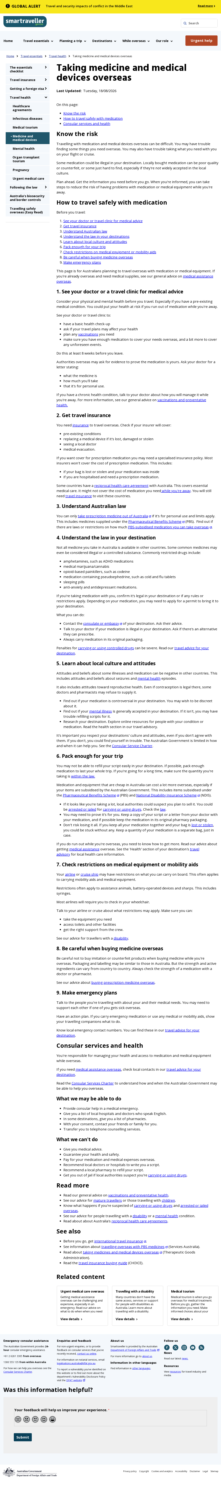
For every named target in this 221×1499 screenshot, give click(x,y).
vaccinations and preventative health (138, 1195)
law (163, 809)
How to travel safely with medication (93, 118)
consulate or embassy (101, 623)
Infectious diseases (27, 118)
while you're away (176, 490)
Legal (205, 1471)
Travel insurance (22, 80)
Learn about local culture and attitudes (95, 241)
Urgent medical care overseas (82, 1291)
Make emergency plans (82, 262)
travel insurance (78, 496)
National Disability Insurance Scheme (166, 795)
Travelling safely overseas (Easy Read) (26, 210)
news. (185, 1358)
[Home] (25, 22)
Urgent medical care (28, 178)
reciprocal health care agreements (139, 1221)
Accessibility (181, 1471)
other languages (141, 1368)
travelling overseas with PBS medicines (133, 1246)
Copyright (144, 1471)
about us (147, 1356)
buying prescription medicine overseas (123, 982)
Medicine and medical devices (25, 138)
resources (175, 1371)
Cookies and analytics (162, 1471)
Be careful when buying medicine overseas (98, 257)
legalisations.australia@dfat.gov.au (76, 1363)
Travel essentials (31, 56)
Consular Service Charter (132, 745)
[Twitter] (176, 1348)
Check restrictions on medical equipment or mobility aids (109, 252)
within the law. (83, 776)
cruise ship (89, 874)
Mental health (24, 149)
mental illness (100, 711)
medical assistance (84, 849)
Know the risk (74, 113)
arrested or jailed (82, 809)
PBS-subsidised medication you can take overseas (168, 527)
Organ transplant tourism (26, 159)
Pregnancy (21, 170)
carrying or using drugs (122, 809)
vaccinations (88, 334)
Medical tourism (182, 1291)
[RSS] (202, 1348)
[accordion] (46, 67)
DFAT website (74, 1380)
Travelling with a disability (135, 1291)
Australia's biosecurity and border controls (27, 198)
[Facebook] (167, 1348)
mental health (149, 678)
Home (8, 41)
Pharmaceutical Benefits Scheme (154, 521)
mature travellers (107, 1200)
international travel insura (115, 1241)
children (168, 1200)
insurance (81, 425)
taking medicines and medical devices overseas (121, 1252)
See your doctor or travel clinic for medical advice (103, 221)
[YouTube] (193, 1348)
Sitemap (214, 1471)
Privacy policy (130, 1471)
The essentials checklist (21, 69)
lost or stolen (202, 825)
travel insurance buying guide (103, 1263)
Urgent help (201, 40)
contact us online (86, 1353)
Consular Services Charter (93, 1083)
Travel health (57, 56)
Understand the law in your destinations (96, 236)
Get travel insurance (80, 226)
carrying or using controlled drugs (106, 648)
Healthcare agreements (22, 108)
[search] (185, 23)
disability (121, 938)
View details (69, 1319)
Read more (205, 6)
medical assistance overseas (98, 1069)
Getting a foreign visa (27, 89)
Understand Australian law (85, 231)
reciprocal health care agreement (121, 485)
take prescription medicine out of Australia (113, 516)
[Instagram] (184, 1348)
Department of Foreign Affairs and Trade (133, 1350)
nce (140, 1241)
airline (70, 874)
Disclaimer (195, 1471)
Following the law (23, 187)
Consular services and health (86, 123)
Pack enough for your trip (84, 246)
